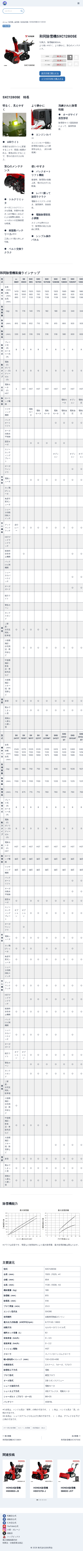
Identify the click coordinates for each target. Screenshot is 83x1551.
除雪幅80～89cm (39, 1428)
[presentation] (14, 1471)
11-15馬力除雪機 (10, 1428)
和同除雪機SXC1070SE (70, 1438)
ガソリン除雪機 (24, 1428)
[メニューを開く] (78, 3)
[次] (77, 1478)
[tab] (37, 1499)
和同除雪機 (6, 26)
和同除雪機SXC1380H (12, 1438)
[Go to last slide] (6, 1478)
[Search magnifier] (21, 11)
